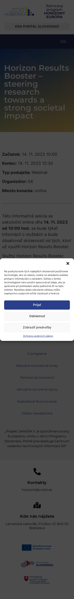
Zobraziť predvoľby (37, 327)
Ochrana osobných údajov (38, 335)
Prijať (37, 305)
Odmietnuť (37, 316)
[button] (68, 263)
